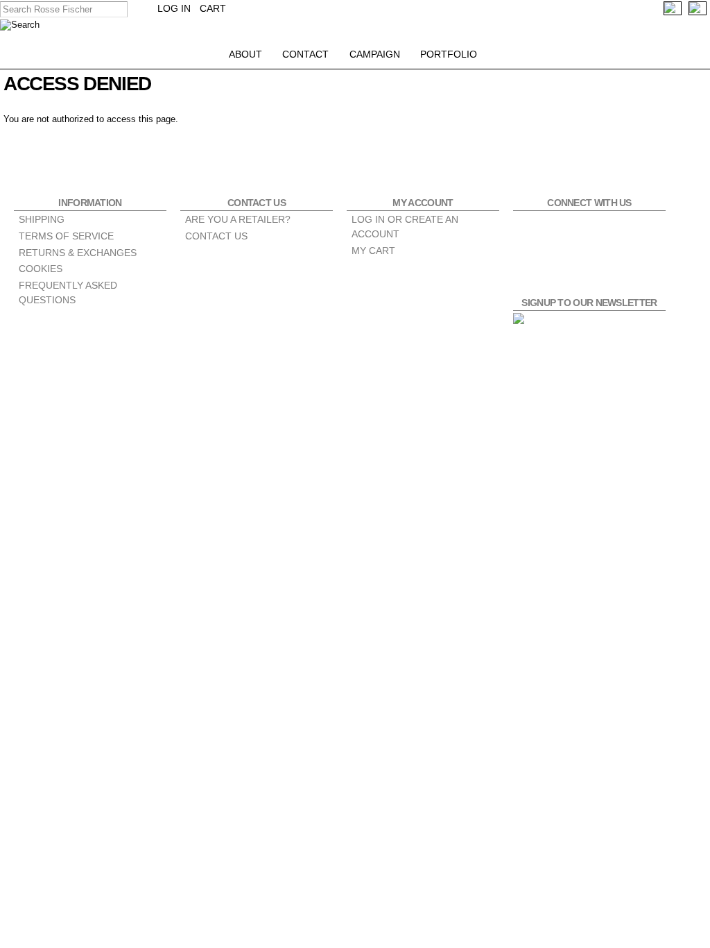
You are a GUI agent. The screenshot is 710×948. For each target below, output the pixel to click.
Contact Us (216, 236)
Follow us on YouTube (642, 229)
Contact (305, 54)
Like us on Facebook (532, 229)
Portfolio (448, 54)
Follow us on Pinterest (605, 229)
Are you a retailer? (238, 219)
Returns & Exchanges (78, 252)
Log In (174, 8)
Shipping (41, 219)
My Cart (373, 250)
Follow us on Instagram (568, 229)
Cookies (40, 268)
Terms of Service (66, 236)
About (245, 54)
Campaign (374, 54)
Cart (213, 8)
